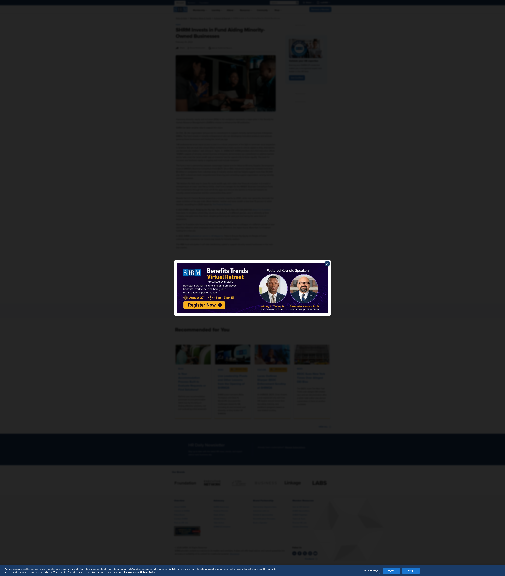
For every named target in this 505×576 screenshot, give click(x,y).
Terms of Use (130, 572)
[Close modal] (327, 263)
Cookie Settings (370, 571)
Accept (411, 571)
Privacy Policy (148, 572)
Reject (391, 571)
